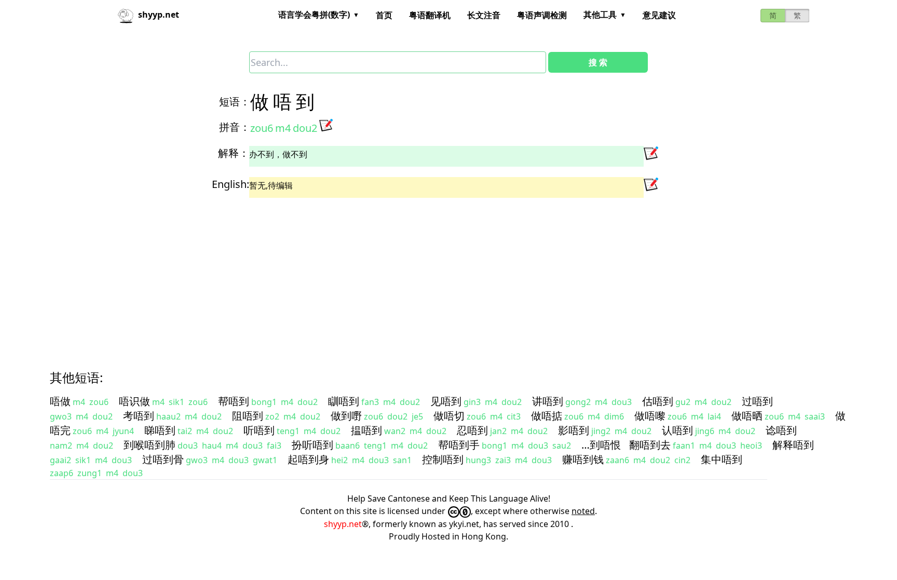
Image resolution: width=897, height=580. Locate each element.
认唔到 (677, 430)
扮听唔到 (312, 445)
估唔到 (657, 401)
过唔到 (757, 401)
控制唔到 (443, 459)
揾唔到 (366, 430)
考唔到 (138, 416)
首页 (384, 15)
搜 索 (598, 62)
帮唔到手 (459, 445)
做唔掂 (546, 416)
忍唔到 (472, 430)
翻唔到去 (650, 445)
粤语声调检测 (542, 15)
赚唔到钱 (583, 459)
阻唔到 (247, 416)
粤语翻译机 (430, 15)
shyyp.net (343, 524)
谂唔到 (781, 430)
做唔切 (449, 416)
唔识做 (134, 401)
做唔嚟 (649, 416)
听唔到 (259, 430)
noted (583, 511)
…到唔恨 (601, 445)
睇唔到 (159, 430)
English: (230, 184)
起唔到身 (308, 459)
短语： (234, 102)
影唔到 (573, 430)
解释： (233, 153)
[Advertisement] (363, 274)
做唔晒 (747, 416)
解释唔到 (793, 445)
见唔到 (445, 401)
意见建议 (659, 15)
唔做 (60, 401)
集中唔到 (721, 459)
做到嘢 (346, 416)
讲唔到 (547, 401)
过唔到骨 (163, 459)
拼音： (234, 127)
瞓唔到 (343, 401)
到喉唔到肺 (149, 445)
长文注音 (483, 15)
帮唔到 (233, 401)
